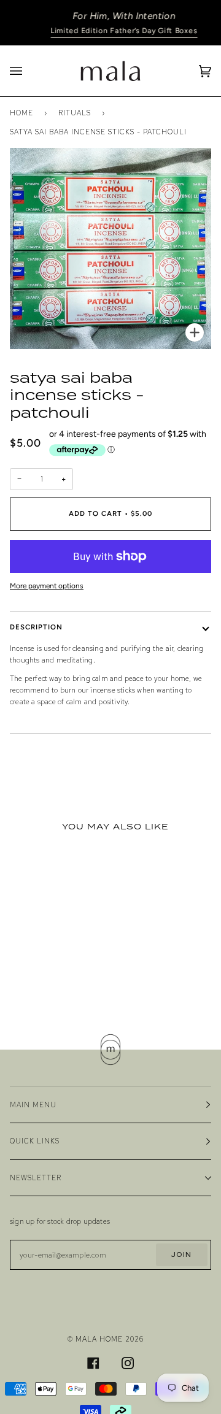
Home (21, 112)
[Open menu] (28, 70)
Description (36, 627)
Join (181, 1254)
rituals (74, 112)
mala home (99, 1338)
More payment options (46, 586)
